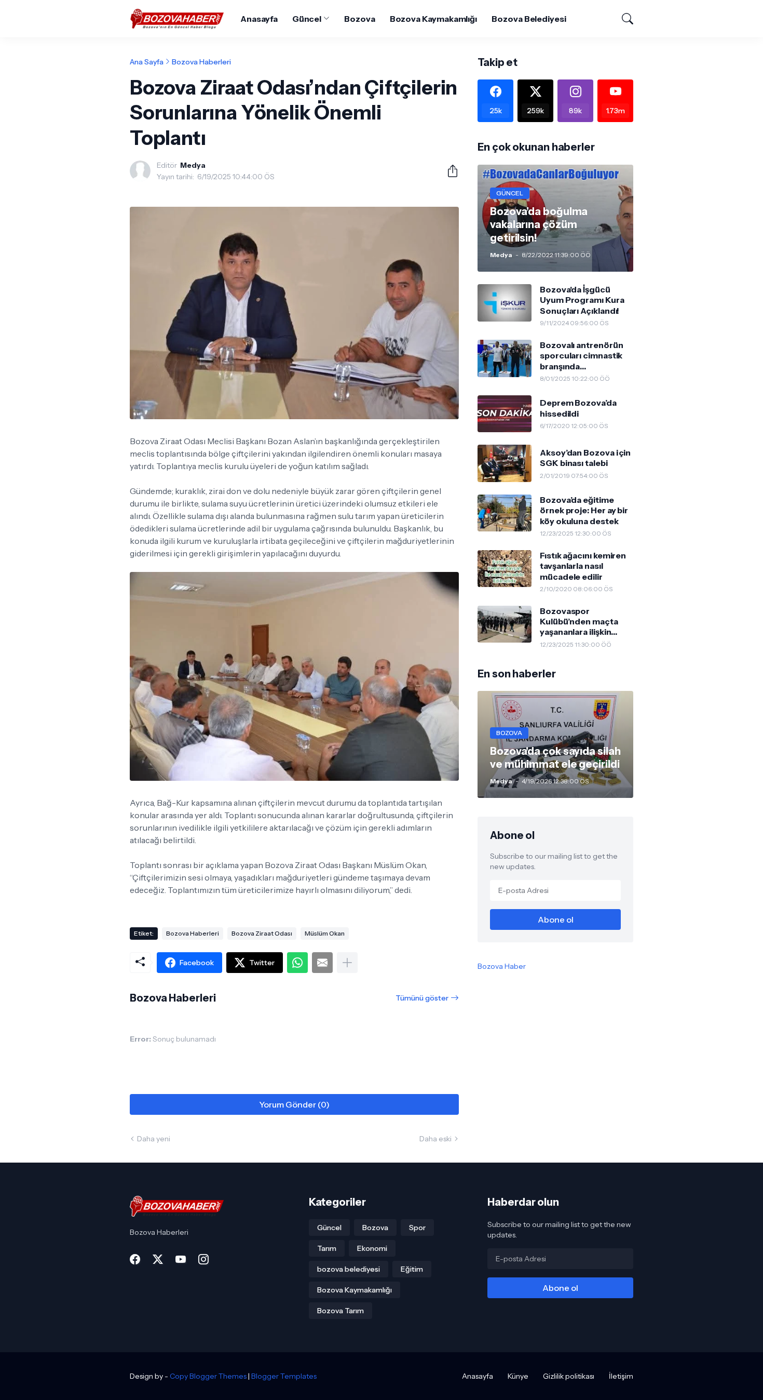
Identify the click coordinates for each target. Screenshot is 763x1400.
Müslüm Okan (325, 933)
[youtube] (180, 1259)
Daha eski (435, 1138)
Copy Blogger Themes (208, 1376)
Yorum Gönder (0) (294, 1104)
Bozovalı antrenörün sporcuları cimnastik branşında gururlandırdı (581, 355)
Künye (518, 1376)
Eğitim (412, 1269)
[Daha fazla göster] (347, 962)
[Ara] (622, 18)
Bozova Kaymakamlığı (433, 19)
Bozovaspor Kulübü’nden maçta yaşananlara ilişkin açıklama (579, 621)
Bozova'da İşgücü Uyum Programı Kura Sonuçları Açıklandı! (582, 300)
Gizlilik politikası (568, 1376)
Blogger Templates (284, 1376)
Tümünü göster (422, 998)
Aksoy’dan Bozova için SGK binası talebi (585, 457)
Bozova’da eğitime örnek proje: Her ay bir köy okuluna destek (584, 510)
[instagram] (203, 1259)
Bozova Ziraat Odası (261, 933)
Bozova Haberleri (201, 61)
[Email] (322, 962)
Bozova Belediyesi (529, 19)
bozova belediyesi (348, 1269)
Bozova (359, 19)
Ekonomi (372, 1248)
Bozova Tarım (340, 1310)
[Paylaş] (448, 171)
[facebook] (135, 1259)
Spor (417, 1227)
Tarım (326, 1248)
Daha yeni (153, 1138)
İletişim (621, 1376)
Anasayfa (258, 19)
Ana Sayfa (147, 61)
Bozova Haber (502, 966)
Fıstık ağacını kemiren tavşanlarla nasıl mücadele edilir (583, 566)
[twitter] (158, 1259)
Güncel (307, 19)
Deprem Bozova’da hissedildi (578, 407)
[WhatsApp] (297, 962)
